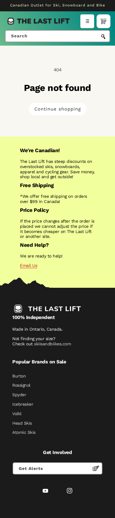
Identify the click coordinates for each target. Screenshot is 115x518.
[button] (87, 21)
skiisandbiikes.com (52, 343)
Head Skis (22, 423)
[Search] (103, 36)
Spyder (19, 394)
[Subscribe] (95, 468)
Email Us (28, 265)
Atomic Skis (24, 432)
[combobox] (57, 36)
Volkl (16, 413)
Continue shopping (57, 109)
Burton (19, 375)
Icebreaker (22, 404)
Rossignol (21, 385)
